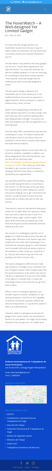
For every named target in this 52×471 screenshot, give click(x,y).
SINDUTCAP (12, 443)
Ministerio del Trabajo (16, 440)
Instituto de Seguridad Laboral (19, 436)
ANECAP (10, 414)
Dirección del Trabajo (15, 425)
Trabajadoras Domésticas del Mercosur (23, 447)
